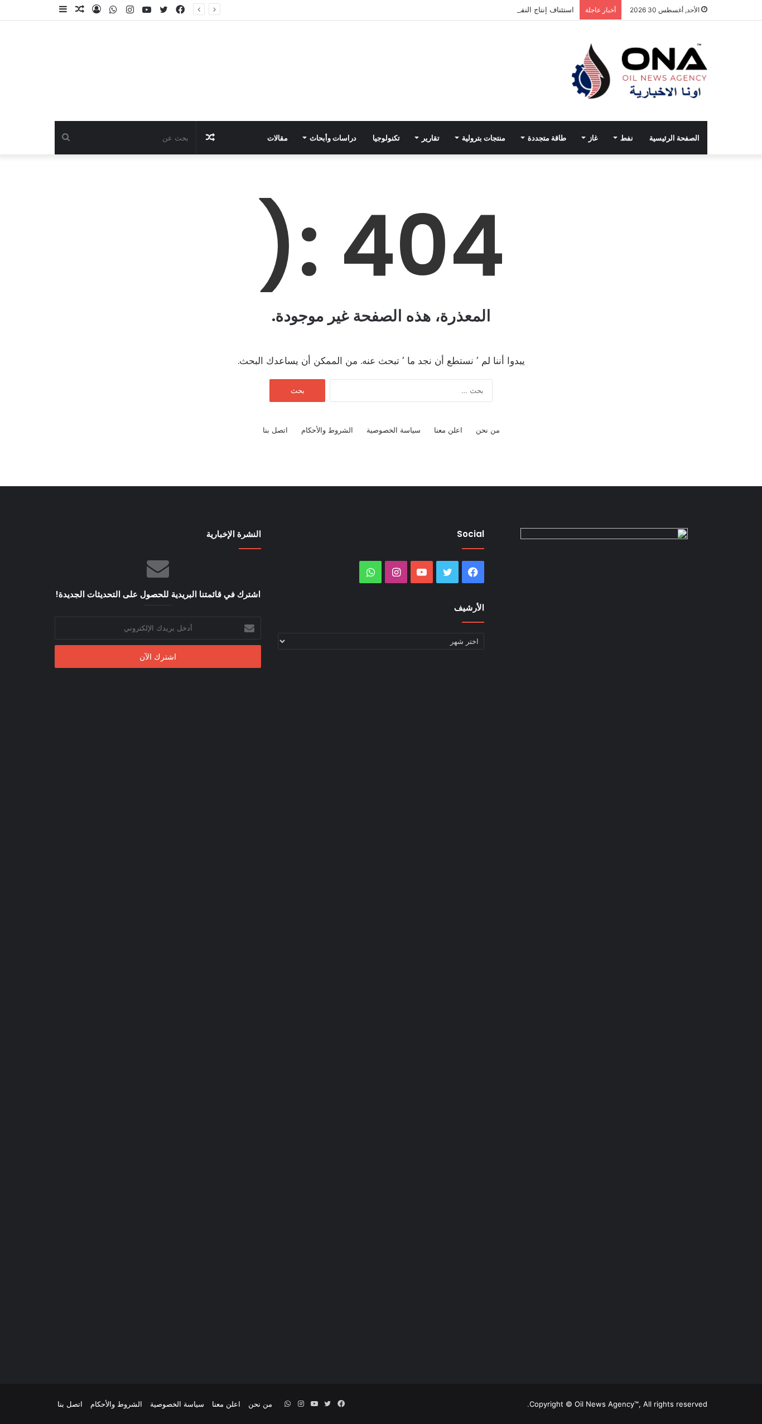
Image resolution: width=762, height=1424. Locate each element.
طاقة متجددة (547, 137)
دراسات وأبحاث (333, 137)
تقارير (431, 137)
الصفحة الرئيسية (674, 137)
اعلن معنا (448, 429)
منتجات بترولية (483, 137)
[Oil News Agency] (639, 71)
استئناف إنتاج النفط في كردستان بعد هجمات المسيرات (489, 9)
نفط (626, 137)
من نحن (488, 429)
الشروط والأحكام (327, 429)
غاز (593, 137)
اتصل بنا (275, 429)
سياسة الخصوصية (393, 429)
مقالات (277, 137)
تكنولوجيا (386, 137)
